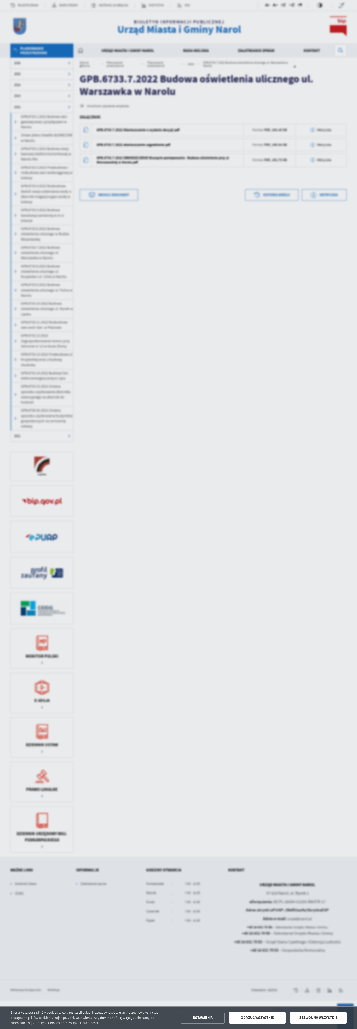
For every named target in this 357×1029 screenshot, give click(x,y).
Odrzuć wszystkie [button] (257, 1017)
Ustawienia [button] (203, 1017)
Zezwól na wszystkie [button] (318, 1017)
